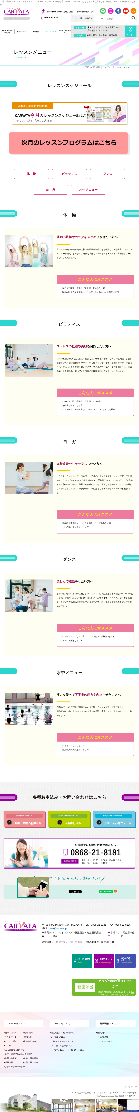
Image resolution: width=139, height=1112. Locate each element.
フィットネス (106, 1041)
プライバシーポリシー (15, 1066)
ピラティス (67, 1046)
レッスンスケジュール (63, 1041)
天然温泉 (104, 1037)
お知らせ (28, 1037)
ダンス (73, 1050)
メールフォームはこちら (84, 18)
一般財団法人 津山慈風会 (68, 942)
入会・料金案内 (31, 1058)
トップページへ (16, 18)
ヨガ (82, 1050)
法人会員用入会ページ (15, 1050)
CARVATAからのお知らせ (7, 32)
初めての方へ (21, 31)
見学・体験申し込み (14, 1054)
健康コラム (29, 1032)
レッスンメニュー (59, 1037)
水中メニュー (60, 1050)
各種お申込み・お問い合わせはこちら (69, 797)
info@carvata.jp (58, 928)
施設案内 (36, 31)
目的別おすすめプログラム (63, 1032)
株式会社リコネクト (128, 1096)
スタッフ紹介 (11, 1041)
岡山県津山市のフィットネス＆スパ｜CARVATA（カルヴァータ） (107, 1093)
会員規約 (28, 1054)
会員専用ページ (31, 1062)
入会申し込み (30, 1041)
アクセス (130, 34)
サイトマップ (131, 1087)
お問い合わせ (11, 1058)
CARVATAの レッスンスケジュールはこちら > (55, 113)
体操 (56, 1046)
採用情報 (9, 1062)
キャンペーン (11, 1037)
